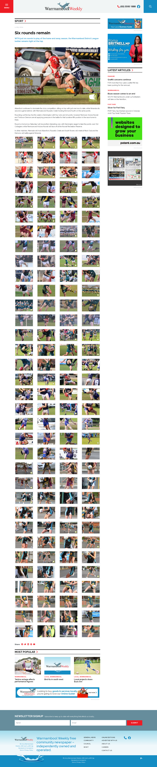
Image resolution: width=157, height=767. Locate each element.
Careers (105, 747)
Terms (22, 750)
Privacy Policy (29, 750)
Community (89, 740)
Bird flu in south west (53, 679)
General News (90, 737)
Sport (19, 20)
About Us (106, 744)
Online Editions (108, 737)
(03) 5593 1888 (128, 6)
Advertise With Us (109, 740)
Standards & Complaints (25, 748)
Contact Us (107, 750)
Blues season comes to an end (121, 94)
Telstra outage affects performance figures (25, 680)
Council (87, 744)
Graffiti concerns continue (119, 80)
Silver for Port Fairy (116, 108)
